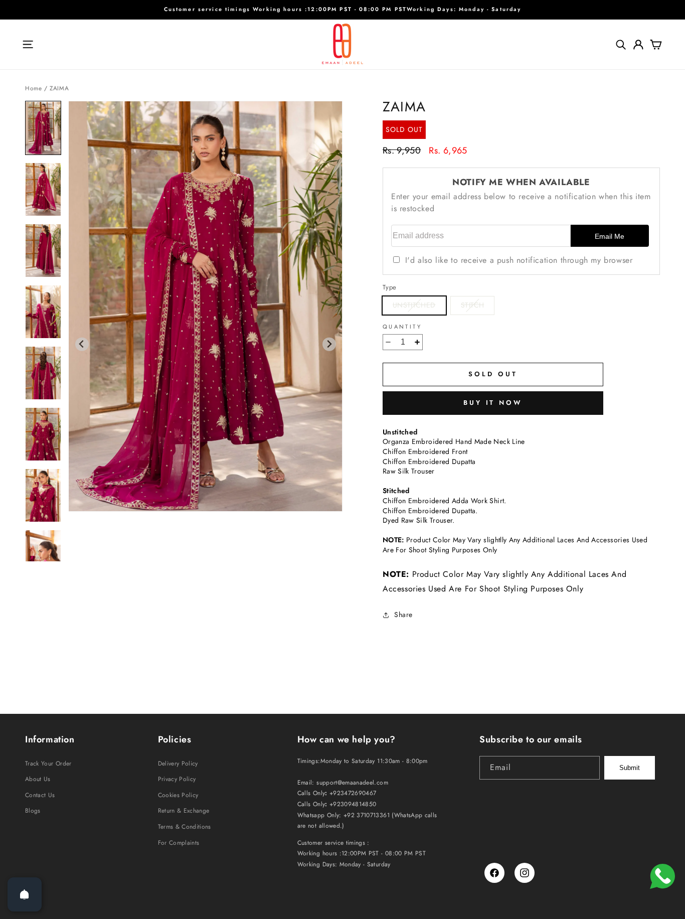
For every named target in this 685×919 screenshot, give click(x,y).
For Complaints (179, 842)
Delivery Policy (178, 763)
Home (33, 88)
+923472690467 (353, 793)
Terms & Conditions (184, 826)
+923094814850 (353, 804)
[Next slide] (329, 344)
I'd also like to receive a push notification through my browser (518, 260)
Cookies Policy (178, 795)
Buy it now (493, 402)
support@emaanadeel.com (352, 782)
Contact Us (40, 795)
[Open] (25, 894)
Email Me (609, 236)
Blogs (33, 810)
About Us (38, 779)
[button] (28, 45)
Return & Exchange (184, 810)
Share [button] (403, 614)
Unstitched (419, 307)
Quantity (402, 327)
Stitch (477, 307)
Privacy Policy (177, 779)
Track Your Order (48, 763)
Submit (629, 768)
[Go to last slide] (82, 344)
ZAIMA (59, 88)
